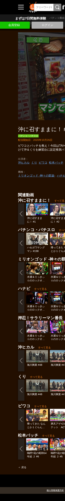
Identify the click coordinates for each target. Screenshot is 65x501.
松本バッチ (56, 162)
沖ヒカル (24, 162)
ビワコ (43, 162)
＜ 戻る (22, 467)
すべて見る (40, 288)
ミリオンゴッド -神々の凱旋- (36, 175)
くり (34, 162)
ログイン (47, 25)
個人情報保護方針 (55, 490)
